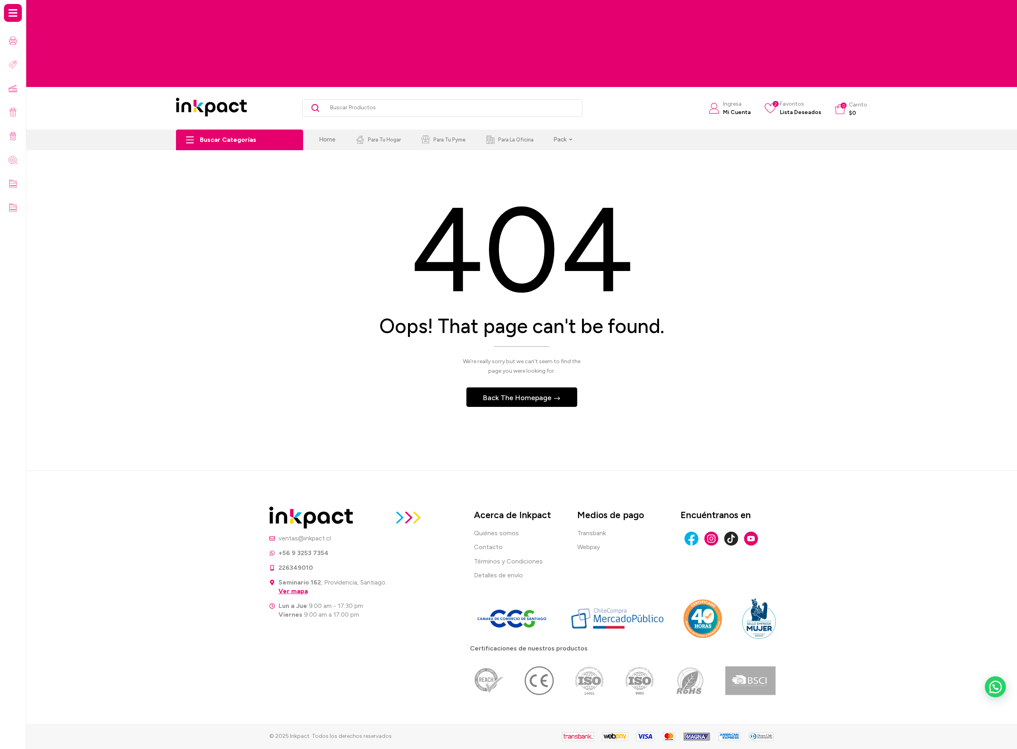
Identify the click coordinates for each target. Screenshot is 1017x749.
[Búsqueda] (312, 108)
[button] (851, 109)
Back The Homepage (518, 397)
